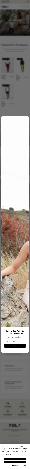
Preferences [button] (8, 454)
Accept (15, 458)
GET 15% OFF (15, 346)
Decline (15, 462)
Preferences (15, 465)
